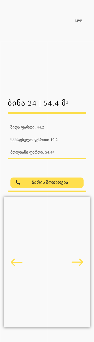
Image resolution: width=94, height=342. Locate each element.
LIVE (78, 21)
